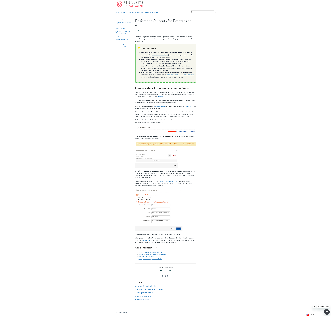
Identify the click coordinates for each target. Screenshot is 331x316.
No (170, 270)
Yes (161, 270)
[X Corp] (165, 276)
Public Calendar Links (122, 28)
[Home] (130, 4)
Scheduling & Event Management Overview (152, 254)
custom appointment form (168, 181)
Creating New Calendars (146, 257)
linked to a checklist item (160, 55)
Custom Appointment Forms (122, 40)
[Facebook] (162, 276)
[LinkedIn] (167, 276)
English (312, 314)
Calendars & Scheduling (136, 12)
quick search (190, 106)
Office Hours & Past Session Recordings (151, 252)
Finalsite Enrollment (121, 12)
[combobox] (311, 314)
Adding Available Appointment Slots (150, 259)
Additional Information (151, 12)
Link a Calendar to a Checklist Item (146, 286)
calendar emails (147, 240)
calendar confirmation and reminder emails (180, 75)
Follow (138, 31)
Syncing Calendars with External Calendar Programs (123, 34)
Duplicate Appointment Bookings (123, 24)
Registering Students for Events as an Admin (123, 46)
